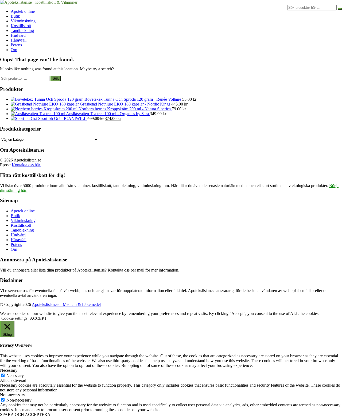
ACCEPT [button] (38, 318)
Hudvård (18, 35)
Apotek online (23, 11)
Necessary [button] (8, 370)
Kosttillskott (21, 25)
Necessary (15, 375)
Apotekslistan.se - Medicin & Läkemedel (66, 304)
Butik (15, 16)
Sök (56, 78)
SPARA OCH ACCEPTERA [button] (25, 414)
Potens (16, 45)
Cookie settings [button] (14, 318)
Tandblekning (22, 30)
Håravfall (18, 40)
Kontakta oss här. (26, 165)
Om (14, 49)
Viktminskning (23, 21)
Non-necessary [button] (12, 394)
